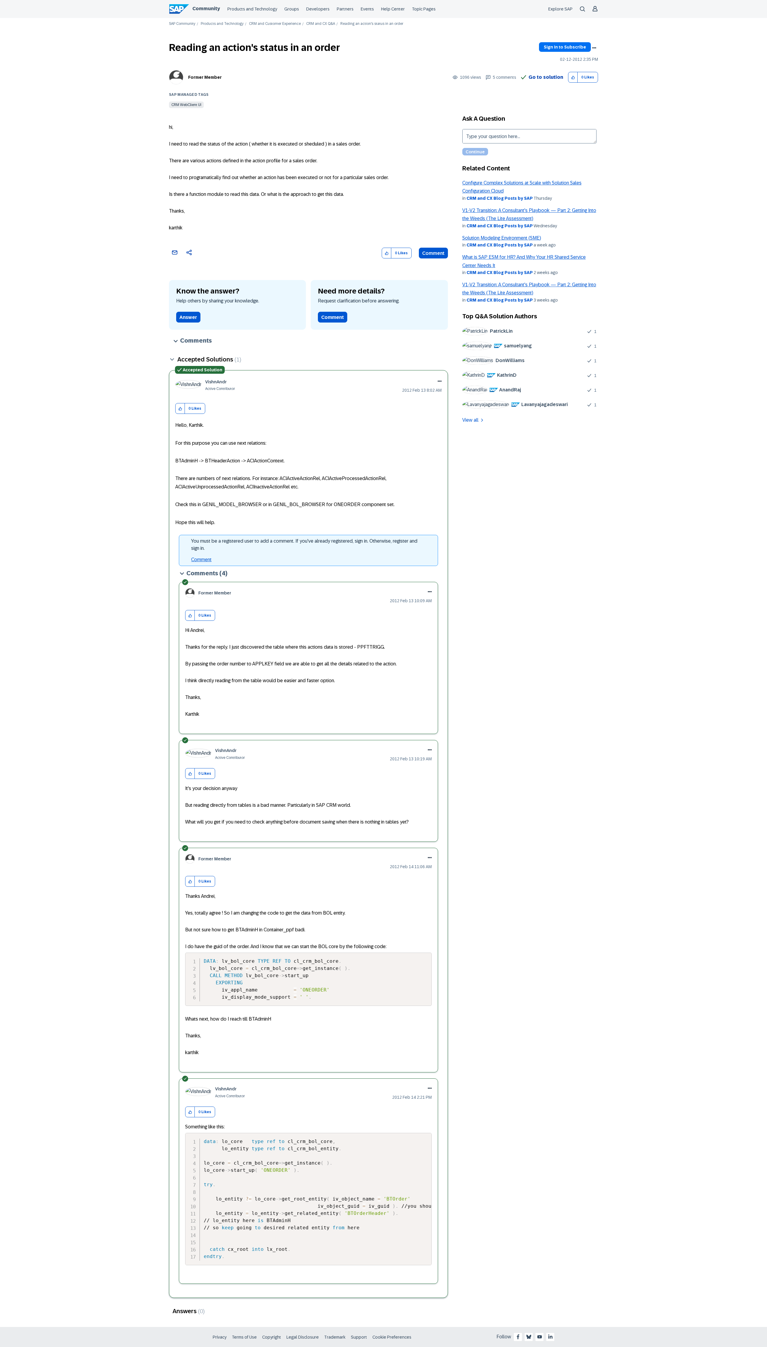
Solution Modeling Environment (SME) (501, 237)
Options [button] (594, 48)
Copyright (271, 1337)
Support (359, 1337)
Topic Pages (424, 9)
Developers (318, 9)
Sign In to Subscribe (565, 47)
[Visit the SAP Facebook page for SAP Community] (518, 1336)
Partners (345, 9)
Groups (291, 9)
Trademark (334, 1337)
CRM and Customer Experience (275, 24)
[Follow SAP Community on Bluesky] (528, 1336)
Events (367, 9)
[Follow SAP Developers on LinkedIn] (550, 1336)
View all (470, 420)
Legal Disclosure (302, 1337)
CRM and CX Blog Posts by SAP (499, 198)
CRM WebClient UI (186, 105)
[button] (573, 77)
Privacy (220, 1337)
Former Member (205, 77)
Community (206, 8)
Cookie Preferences (391, 1337)
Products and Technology (252, 9)
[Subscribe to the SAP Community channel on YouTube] (539, 1336)
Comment (433, 253)
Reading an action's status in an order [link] (371, 24)
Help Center (393, 9)
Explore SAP (560, 9)
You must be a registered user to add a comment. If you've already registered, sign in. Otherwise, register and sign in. (304, 544)
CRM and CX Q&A (320, 24)
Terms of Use (244, 1337)
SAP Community (182, 24)
